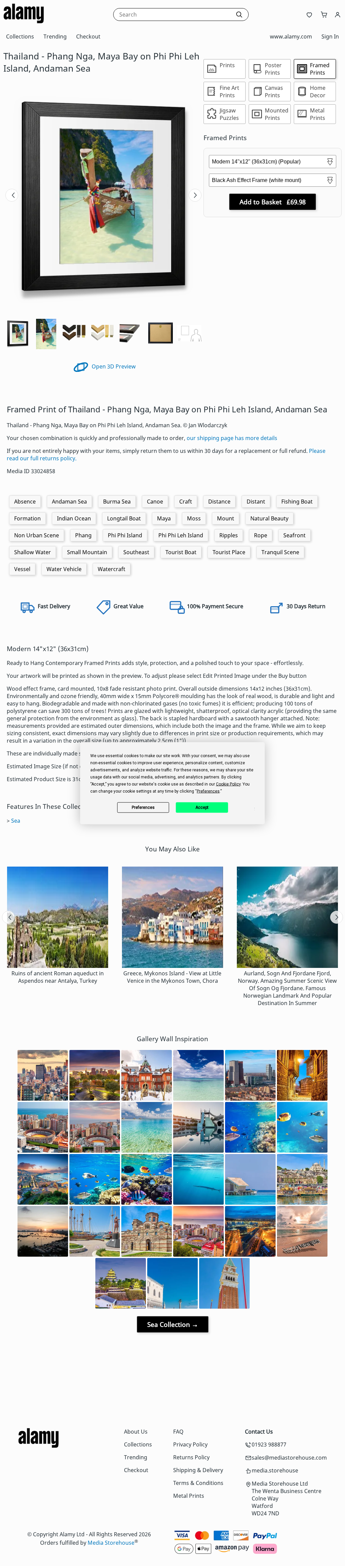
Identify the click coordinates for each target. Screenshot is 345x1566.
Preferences (143, 807)
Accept (202, 807)
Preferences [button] (208, 791)
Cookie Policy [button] (228, 783)
